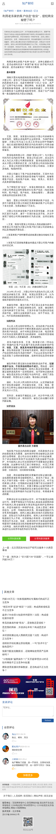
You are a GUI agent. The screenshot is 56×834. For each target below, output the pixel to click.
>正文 (35, 11)
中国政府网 (15, 785)
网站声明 (38, 796)
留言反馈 (48, 796)
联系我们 (28, 796)
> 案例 (18, 11)
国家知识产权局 (30, 787)
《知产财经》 (8, 11)
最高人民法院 (38, 785)
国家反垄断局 (41, 787)
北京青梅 (16, 811)
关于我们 (7, 796)
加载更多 (28, 775)
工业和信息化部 (26, 785)
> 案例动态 (27, 11)
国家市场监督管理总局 (14, 787)
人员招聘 (17, 796)
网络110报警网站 (18, 808)
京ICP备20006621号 (11, 815)
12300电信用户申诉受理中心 (23, 805)
